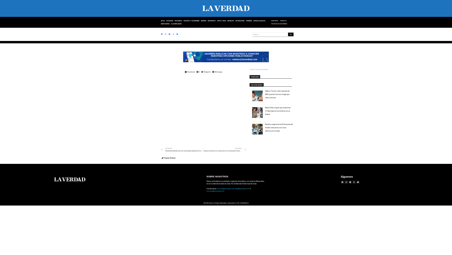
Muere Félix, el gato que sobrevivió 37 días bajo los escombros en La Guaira (278, 111)
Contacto (283, 20)
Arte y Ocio (221, 21)
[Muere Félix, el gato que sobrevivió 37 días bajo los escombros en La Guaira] (258, 118)
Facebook (191, 72)
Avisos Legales (259, 21)
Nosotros (274, 20)
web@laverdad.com (242, 189)
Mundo (203, 21)
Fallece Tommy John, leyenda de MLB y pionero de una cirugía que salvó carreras (277, 94)
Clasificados (176, 24)
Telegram (207, 72)
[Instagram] (165, 34)
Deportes (212, 21)
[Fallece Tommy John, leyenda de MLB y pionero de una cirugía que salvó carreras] (258, 102)
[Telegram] (169, 34)
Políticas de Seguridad (279, 23)
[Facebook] (161, 34)
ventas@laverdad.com (225, 189)
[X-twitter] (173, 34)
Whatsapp (218, 72)
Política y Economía (192, 21)
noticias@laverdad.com (215, 191)
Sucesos (169, 21)
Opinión (249, 21)
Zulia (163, 21)
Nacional (178, 21)
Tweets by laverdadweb (259, 69)
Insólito (230, 21)
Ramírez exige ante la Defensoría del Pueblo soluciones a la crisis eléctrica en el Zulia (279, 127)
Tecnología (240, 21)
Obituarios (165, 24)
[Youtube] (177, 34)
